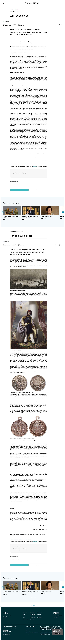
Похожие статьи (11, 203)
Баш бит (11, 9)
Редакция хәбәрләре (14, 231)
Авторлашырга (19, 189)
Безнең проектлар (26, 619)
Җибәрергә (38, 189)
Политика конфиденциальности (45, 634)
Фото (24, 614)
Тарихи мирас (33, 612)
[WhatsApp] (61, 25)
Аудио (24, 617)
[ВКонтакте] (56, 25)
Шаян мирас (39, 614)
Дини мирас (13, 11)
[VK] (4, 617)
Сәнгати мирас (39, 612)
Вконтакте (35, 166)
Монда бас (57, 633)
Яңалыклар (17, 9)
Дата (21, 25)
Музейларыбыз (33, 614)
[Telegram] (59, 25)
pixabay (45, 160)
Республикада (39, 617)
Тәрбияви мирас (33, 617)
